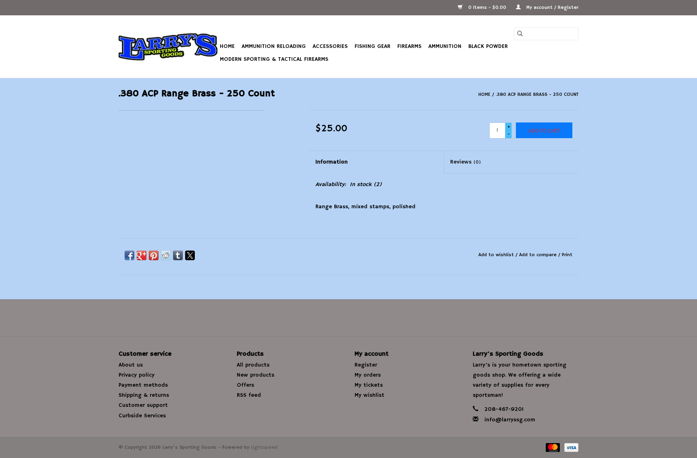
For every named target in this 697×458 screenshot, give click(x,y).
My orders (368, 375)
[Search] (520, 33)
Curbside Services (142, 415)
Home (227, 46)
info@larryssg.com (509, 419)
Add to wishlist (496, 255)
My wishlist (369, 395)
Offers (245, 385)
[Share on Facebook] (129, 255)
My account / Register (551, 7)
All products (253, 365)
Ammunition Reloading (274, 46)
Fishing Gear (372, 46)
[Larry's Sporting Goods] (168, 46)
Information (331, 162)
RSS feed (249, 395)
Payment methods (143, 385)
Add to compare (538, 255)
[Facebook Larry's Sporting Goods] (348, 317)
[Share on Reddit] (166, 255)
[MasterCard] (552, 447)
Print (567, 255)
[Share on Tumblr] (178, 255)
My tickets (369, 385)
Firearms (409, 46)
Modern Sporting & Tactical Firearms (274, 59)
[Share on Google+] (141, 255)
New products (255, 375)
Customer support (143, 405)
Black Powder (488, 46)
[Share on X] (190, 255)
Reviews (465, 162)
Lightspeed (264, 447)
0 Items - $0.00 (487, 7)
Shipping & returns (144, 395)
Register (366, 365)
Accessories (330, 46)
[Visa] (569, 447)
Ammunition (444, 46)
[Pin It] (154, 255)
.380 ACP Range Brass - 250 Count (537, 94)
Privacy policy (136, 375)
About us (131, 365)
